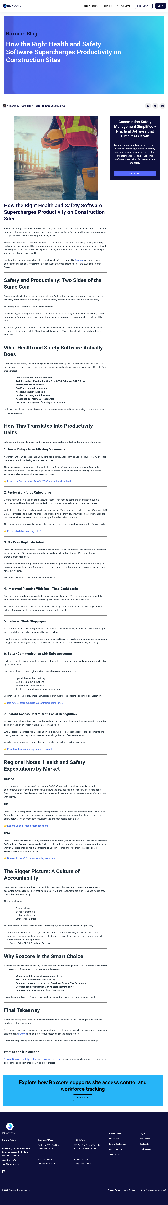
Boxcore (79, 260)
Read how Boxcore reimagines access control (30, 749)
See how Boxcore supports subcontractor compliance (35, 702)
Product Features (91, 6)
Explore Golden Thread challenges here (27, 825)
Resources (107, 6)
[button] (148, 106)
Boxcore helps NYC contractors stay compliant (31, 858)
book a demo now (51, 1059)
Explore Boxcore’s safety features (21, 1059)
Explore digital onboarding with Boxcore (27, 531)
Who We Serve (123, 6)
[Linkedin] (3, 1171)
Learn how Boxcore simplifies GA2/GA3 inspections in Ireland (39, 481)
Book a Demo (83, 1097)
